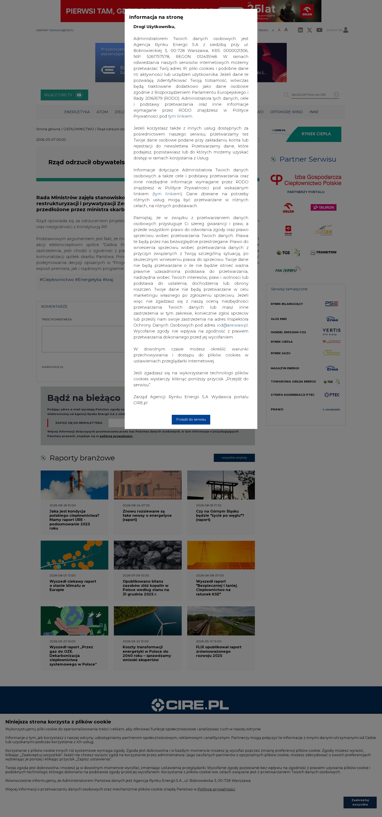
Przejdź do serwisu (191, 419)
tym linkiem (167, 193)
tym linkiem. (180, 116)
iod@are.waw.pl (232, 325)
